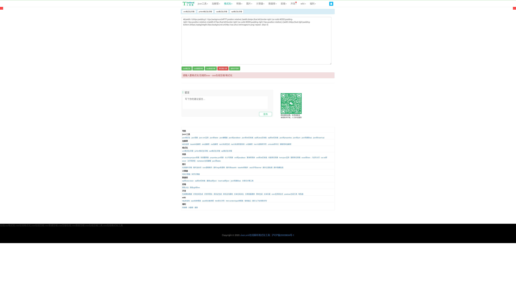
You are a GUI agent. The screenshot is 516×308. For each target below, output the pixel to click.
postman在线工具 (290, 194)
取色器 (300, 194)
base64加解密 (195, 144)
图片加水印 (197, 167)
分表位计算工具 (247, 181)
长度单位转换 (273, 157)
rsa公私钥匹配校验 (238, 144)
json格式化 (186, 137)
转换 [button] (238, 3)
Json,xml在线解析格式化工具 (255, 235)
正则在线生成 (198, 194)
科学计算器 (196, 174)
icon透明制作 (207, 167)
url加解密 (249, 144)
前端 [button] (283, 3)
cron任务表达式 (277, 194)
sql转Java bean (188, 181)
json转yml (296, 137)
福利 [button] (312, 3)
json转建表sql (307, 137)
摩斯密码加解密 (285, 144)
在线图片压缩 (187, 167)
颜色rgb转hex (195, 187)
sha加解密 (205, 144)
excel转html (306, 157)
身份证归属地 (228, 194)
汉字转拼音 (191, 161)
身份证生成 (218, 194)
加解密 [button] (215, 3)
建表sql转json (212, 181)
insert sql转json (223, 181)
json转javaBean (235, 137)
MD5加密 (185, 144)
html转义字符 (220, 201)
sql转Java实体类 (261, 137)
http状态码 (186, 201)
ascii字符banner (255, 167)
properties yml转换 (217, 157)
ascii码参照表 (196, 201)
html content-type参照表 (234, 201)
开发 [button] (293, 3)
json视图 (194, 137)
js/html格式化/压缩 (205, 11)
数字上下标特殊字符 (259, 201)
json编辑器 (223, 137)
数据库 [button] (271, 3)
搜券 (196, 207)
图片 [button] (248, 3)
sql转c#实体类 (273, 137)
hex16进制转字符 (260, 144)
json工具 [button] (202, 3)
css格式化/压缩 (221, 11)
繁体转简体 (251, 157)
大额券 (190, 207)
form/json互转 (284, 157)
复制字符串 (235, 68)
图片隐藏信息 (278, 167)
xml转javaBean (240, 157)
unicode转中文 (273, 144)
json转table (214, 137)
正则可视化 (208, 194)
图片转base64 (231, 167)
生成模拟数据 (187, 194)
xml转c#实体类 (261, 157)
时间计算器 (186, 174)
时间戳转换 (205, 157)
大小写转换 (229, 157)
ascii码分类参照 (208, 201)
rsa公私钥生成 (224, 144)
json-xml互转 (204, 137)
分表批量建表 (250, 194)
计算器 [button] (259, 3)
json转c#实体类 (247, 137)
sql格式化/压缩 (236, 11)
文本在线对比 (239, 194)
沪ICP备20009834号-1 (283, 235)
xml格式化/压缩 (188, 11)
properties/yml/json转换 (190, 157)
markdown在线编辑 (204, 161)
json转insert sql (318, 137)
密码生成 (259, 194)
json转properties (286, 137)
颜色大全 (185, 187)
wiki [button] (302, 3)
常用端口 (248, 201)
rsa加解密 (214, 144)
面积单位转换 (295, 157)
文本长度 (267, 194)
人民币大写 (316, 157)
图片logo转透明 (219, 167)
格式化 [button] (227, 3)
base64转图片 (243, 167)
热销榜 (184, 207)
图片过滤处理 (267, 167)
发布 (265, 114)
